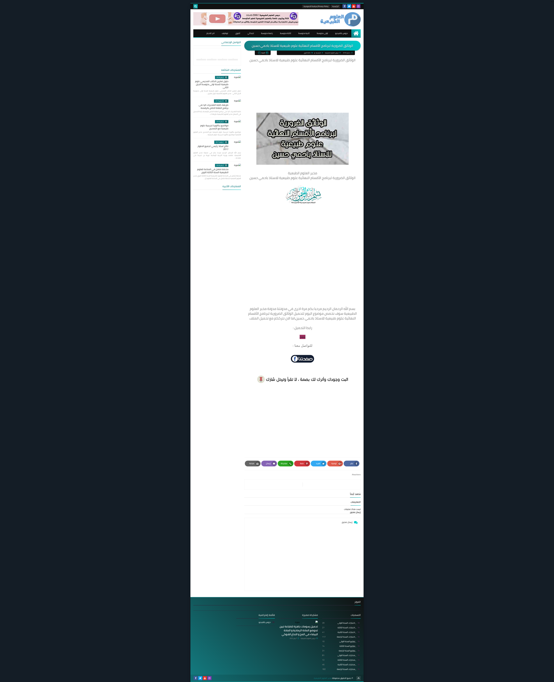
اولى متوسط (322, 33)
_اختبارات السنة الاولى (339, 623)
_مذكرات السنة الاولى (339, 655)
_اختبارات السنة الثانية (339, 632)
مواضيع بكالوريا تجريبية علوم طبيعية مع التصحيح (214, 127)
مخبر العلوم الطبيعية (323, 678)
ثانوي (237, 33)
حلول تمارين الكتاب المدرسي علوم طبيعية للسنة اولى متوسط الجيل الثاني (211, 84)
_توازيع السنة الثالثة (339, 646)
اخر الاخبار (210, 33)
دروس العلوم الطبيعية (308, 638)
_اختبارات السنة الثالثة (339, 627)
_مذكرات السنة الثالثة (339, 660)
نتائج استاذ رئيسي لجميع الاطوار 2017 (213, 147)
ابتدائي (250, 33)
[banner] (245, 25)
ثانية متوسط (304, 33)
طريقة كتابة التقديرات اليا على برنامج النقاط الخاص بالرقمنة (213, 106)
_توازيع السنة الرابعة (339, 651)
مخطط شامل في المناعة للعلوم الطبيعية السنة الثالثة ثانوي (212, 170)
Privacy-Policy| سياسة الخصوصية (316, 6)
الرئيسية (335, 6)
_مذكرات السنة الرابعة (339, 669)
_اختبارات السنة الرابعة (339, 637)
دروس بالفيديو (341, 33)
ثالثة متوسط (285, 33)
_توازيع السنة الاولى (339, 641)
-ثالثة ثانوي (307, 52)
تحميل (302, 337)
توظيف (225, 33)
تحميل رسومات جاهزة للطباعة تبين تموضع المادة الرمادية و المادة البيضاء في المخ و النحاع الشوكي (299, 630)
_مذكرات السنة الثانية (339, 664)
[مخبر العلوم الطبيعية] (340, 19)
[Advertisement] (302, 83)
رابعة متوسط (267, 33)
